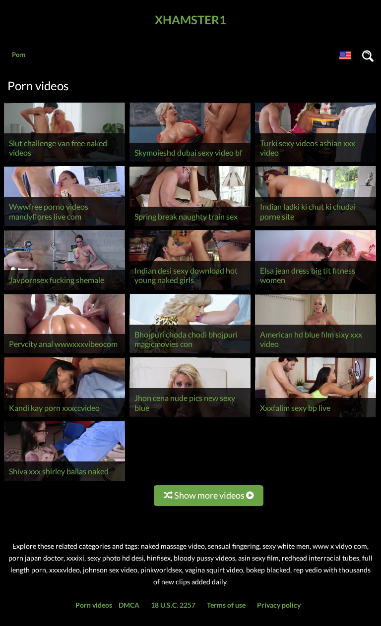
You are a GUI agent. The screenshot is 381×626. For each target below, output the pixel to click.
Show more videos (209, 495)
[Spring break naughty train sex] (190, 225)
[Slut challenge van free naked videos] (64, 162)
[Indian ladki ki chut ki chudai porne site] (315, 225)
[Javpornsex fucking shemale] (64, 289)
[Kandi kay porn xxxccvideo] (64, 417)
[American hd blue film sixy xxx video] (315, 353)
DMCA (129, 605)
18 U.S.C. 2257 (173, 605)
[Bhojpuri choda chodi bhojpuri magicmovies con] (190, 353)
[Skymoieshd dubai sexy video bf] (190, 162)
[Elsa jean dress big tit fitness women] (315, 289)
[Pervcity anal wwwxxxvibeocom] (64, 353)
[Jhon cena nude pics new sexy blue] (190, 417)
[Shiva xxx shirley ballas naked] (64, 481)
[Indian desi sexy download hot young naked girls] (190, 289)
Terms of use (226, 605)
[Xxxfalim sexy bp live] (315, 417)
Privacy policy (279, 605)
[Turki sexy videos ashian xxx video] (315, 162)
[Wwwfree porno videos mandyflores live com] (64, 225)
